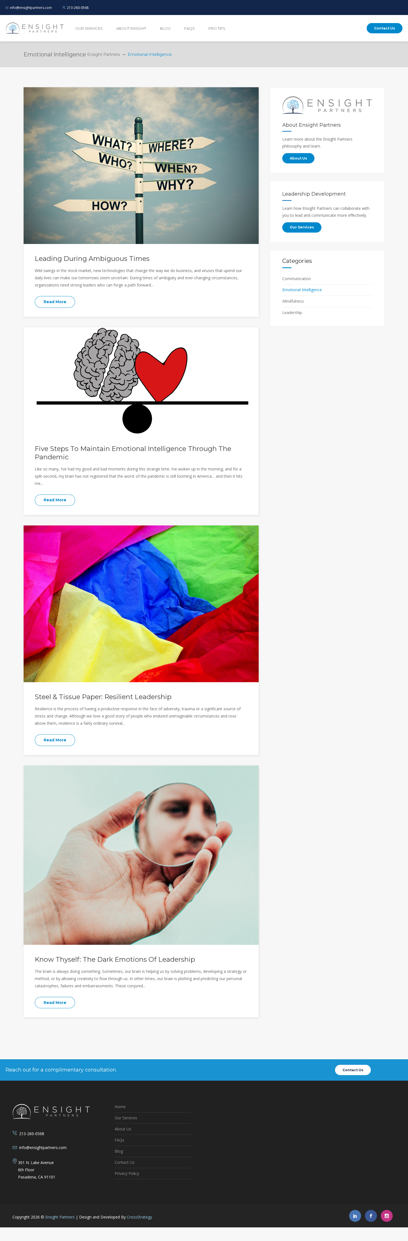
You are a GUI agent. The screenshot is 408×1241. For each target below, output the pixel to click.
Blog (119, 1151)
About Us (123, 1129)
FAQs (119, 1140)
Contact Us (125, 1162)
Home (120, 1106)
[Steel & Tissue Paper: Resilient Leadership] (141, 603)
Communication (296, 278)
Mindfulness (293, 301)
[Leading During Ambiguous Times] (141, 165)
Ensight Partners (103, 54)
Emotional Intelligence (302, 289)
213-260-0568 (78, 7)
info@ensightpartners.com (31, 7)
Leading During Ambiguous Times (92, 259)
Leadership (292, 312)
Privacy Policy (127, 1173)
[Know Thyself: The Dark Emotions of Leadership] (141, 854)
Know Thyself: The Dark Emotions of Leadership (115, 959)
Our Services (126, 1117)
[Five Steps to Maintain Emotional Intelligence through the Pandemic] (141, 380)
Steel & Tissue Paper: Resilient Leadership (103, 697)
